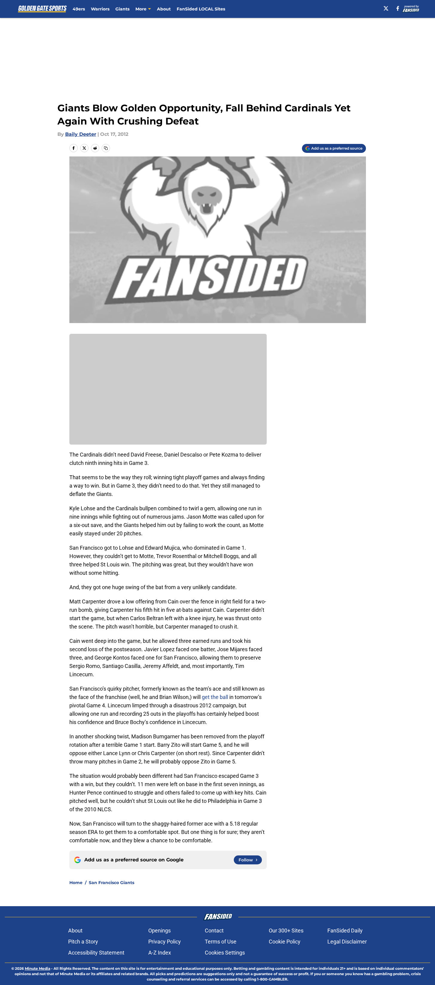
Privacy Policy (164, 941)
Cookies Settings (225, 952)
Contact (214, 930)
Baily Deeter (80, 134)
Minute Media (37, 968)
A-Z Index (159, 952)
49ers (79, 9)
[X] (386, 8)
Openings (159, 930)
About (164, 9)
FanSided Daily (345, 930)
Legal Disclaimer (347, 941)
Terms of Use (220, 941)
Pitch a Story (83, 941)
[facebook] (397, 8)
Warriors (100, 9)
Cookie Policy (284, 941)
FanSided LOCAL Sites (201, 9)
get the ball (215, 697)
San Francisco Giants (111, 882)
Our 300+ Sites (286, 930)
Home (76, 882)
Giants (122, 9)
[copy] (106, 148)
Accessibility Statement (96, 952)
